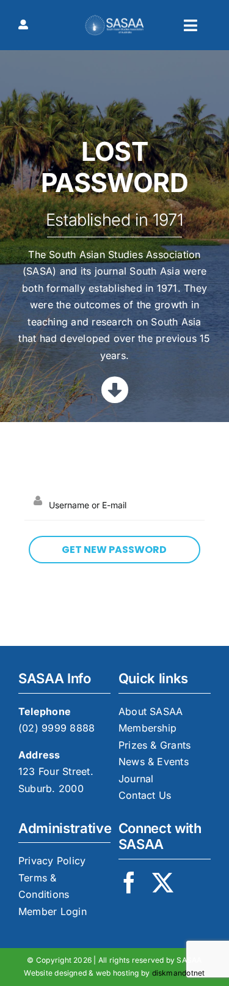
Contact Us (144, 795)
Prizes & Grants (154, 745)
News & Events (153, 761)
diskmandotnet (178, 972)
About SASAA (150, 711)
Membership (147, 728)
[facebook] (129, 882)
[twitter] (162, 882)
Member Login (52, 911)
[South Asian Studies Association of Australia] (114, 19)
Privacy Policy (51, 860)
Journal (136, 779)
